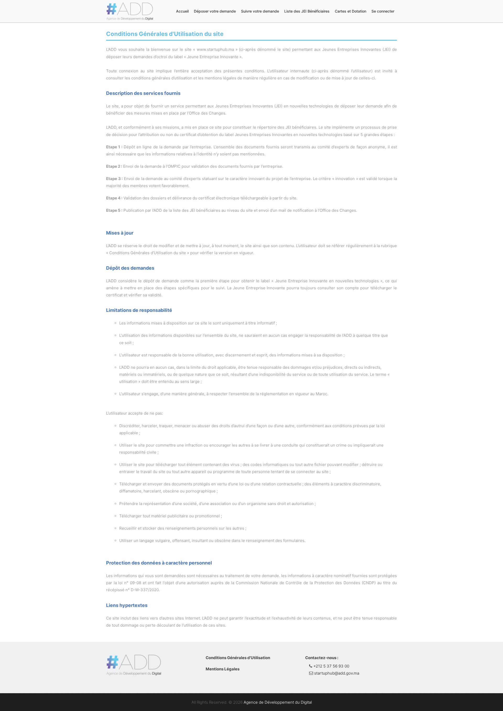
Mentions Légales (222, 668)
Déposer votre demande (215, 11)
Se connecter (382, 11)
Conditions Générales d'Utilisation (238, 657)
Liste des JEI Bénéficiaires (307, 11)
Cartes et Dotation (350, 11)
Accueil (182, 11)
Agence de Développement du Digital (278, 702)
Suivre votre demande (260, 11)
